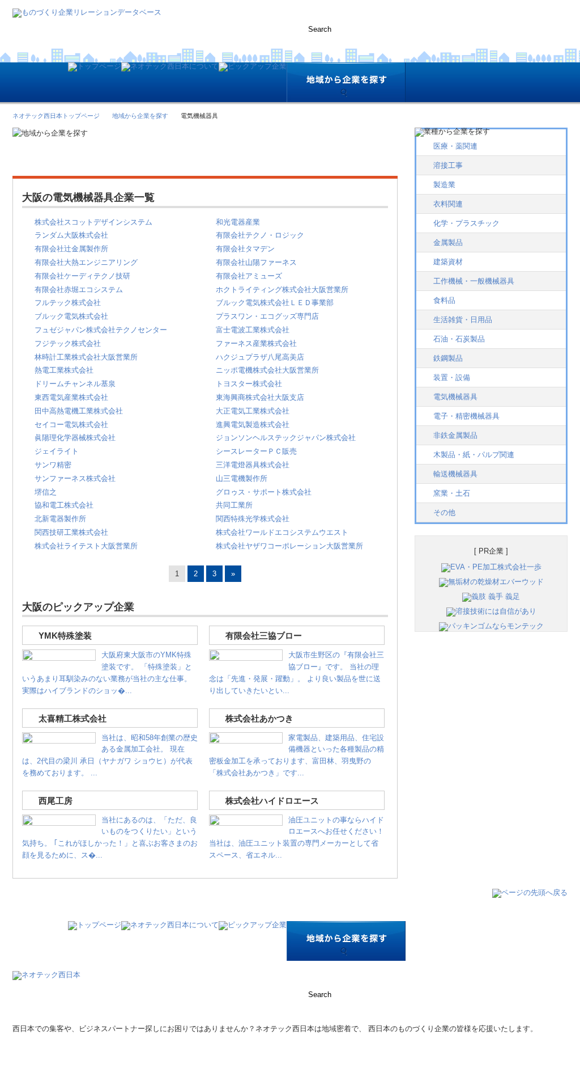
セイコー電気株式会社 (71, 424)
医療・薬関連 (455, 146)
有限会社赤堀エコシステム (79, 289)
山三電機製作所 (241, 478)
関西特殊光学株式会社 (252, 518)
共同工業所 (234, 505)
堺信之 (46, 492)
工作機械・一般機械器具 (473, 281)
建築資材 (448, 261)
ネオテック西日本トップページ (56, 115)
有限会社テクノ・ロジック (260, 235)
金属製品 (448, 242)
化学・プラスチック (466, 223)
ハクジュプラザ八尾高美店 (260, 357)
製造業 (444, 184)
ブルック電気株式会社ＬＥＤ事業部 (275, 302)
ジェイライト (57, 451)
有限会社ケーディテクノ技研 (82, 276)
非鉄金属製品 (455, 435)
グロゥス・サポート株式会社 (264, 492)
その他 (444, 512)
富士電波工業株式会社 (252, 330)
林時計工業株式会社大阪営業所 (86, 357)
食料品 (444, 300)
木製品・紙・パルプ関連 (473, 454)
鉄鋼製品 (448, 358)
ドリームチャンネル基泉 (75, 383)
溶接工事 (448, 165)
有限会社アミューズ (249, 276)
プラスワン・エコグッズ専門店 (267, 316)
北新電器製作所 (60, 518)
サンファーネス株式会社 (75, 478)
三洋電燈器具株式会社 (252, 465)
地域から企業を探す (140, 115)
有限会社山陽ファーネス (256, 262)
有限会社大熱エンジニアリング (86, 262)
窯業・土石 (451, 493)
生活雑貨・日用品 (462, 319)
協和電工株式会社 (64, 505)
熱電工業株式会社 (64, 370)
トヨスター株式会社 (249, 383)
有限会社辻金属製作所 (71, 248)
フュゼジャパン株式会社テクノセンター (101, 330)
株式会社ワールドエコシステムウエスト (282, 532)
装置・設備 (451, 377)
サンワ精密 (53, 465)
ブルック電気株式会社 (71, 316)
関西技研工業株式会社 (71, 532)
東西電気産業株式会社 (71, 397)
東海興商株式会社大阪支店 (260, 397)
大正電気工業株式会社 (252, 411)
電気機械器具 (455, 396)
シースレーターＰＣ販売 (256, 451)
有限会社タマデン (245, 248)
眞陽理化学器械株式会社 (75, 437)
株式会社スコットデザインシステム (93, 222)
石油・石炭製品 (459, 339)
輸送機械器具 (455, 474)
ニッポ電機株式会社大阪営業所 (267, 370)
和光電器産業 (238, 222)
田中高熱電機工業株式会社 (79, 411)
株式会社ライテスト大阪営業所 (86, 546)
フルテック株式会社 (68, 302)
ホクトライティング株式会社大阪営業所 (282, 289)
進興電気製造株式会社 (252, 424)
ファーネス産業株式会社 (256, 343)
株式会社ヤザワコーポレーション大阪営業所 (289, 546)
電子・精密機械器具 (466, 416)
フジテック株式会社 (68, 343)
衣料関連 (448, 204)
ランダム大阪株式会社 (71, 235)
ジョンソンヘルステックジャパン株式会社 (286, 437)
